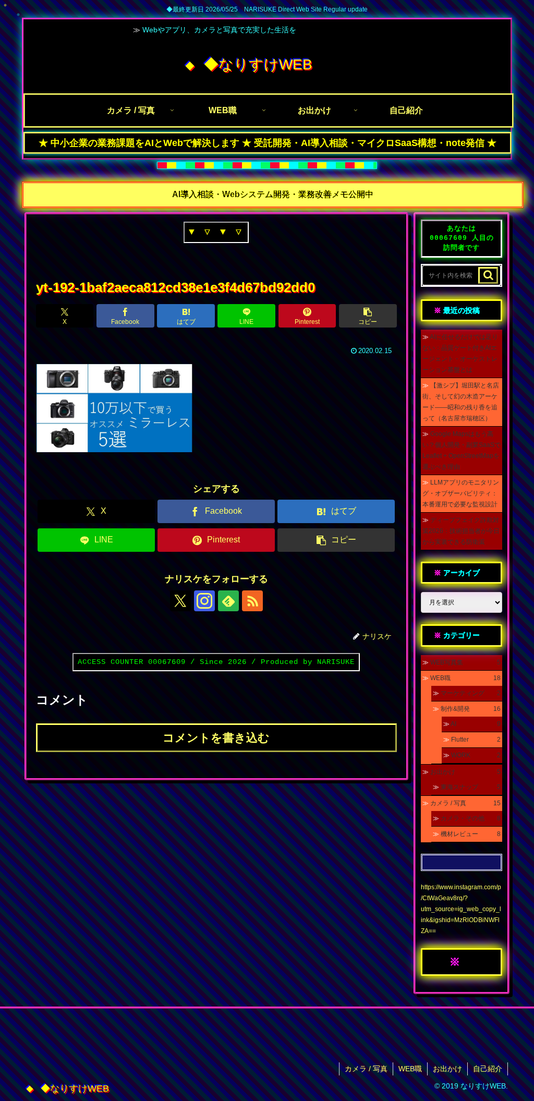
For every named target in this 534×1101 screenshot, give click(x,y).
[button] (368, 316)
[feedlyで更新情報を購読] (228, 600)
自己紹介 (487, 1068)
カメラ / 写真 (366, 1068)
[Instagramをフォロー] (204, 600)
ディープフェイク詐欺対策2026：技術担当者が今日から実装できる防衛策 (461, 531)
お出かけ (447, 1068)
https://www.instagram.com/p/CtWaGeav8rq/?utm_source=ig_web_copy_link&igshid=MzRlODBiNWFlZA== (461, 909)
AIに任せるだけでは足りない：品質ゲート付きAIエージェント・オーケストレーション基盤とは (460, 353)
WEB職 (410, 1068)
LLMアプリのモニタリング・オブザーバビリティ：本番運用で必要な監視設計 (460, 493)
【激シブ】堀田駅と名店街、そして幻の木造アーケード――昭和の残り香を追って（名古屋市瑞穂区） (460, 402)
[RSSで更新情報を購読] (252, 600)
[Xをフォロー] (180, 600)
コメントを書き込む (216, 737)
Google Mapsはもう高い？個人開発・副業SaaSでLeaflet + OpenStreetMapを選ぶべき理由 (461, 450)
